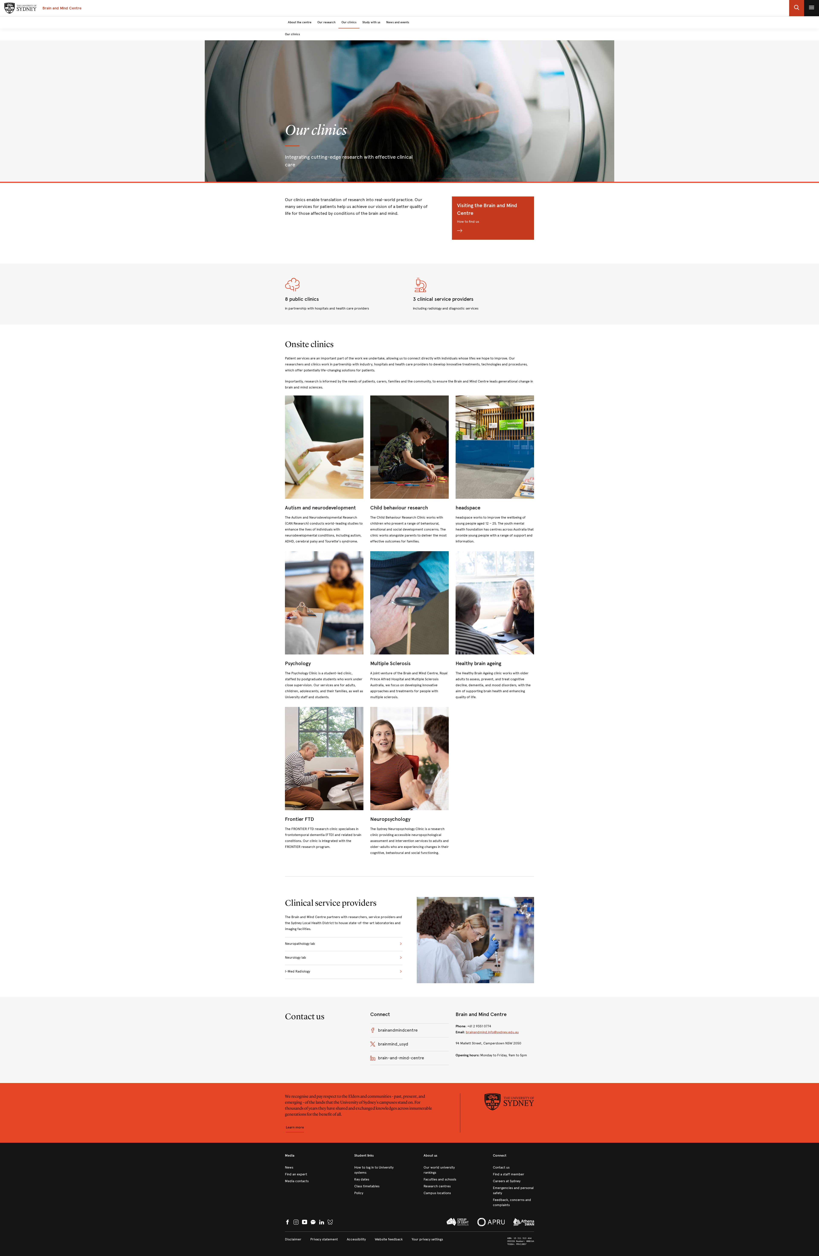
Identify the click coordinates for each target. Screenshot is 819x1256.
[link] (324, 469)
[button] (796, 8)
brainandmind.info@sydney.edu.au (492, 1032)
